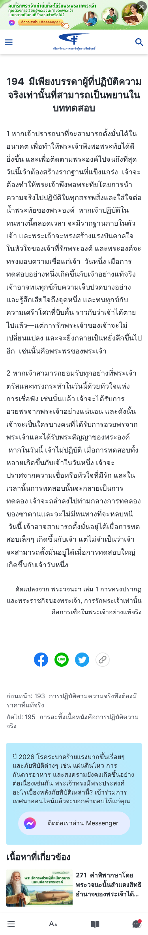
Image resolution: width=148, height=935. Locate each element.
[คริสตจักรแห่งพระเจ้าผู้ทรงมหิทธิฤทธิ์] (74, 42)
